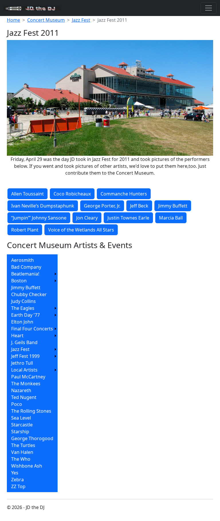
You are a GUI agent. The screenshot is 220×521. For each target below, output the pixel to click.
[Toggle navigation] (209, 8)
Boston (19, 281)
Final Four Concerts (32, 329)
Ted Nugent (23, 397)
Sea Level (21, 418)
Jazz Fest (81, 20)
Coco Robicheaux (72, 194)
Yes (14, 473)
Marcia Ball (171, 218)
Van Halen (22, 452)
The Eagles (22, 308)
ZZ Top (18, 486)
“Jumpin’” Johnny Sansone (38, 218)
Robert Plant (24, 230)
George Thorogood (32, 438)
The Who (20, 459)
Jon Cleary (87, 218)
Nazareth (21, 390)
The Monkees (25, 383)
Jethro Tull (22, 363)
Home (13, 20)
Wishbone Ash (26, 466)
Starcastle (22, 425)
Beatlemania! (25, 274)
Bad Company (26, 267)
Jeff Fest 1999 (25, 356)
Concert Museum (46, 20)
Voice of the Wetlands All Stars (81, 230)
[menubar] (32, 373)
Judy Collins (23, 301)
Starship (20, 431)
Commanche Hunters (124, 194)
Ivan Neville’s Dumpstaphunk (42, 206)
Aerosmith (22, 260)
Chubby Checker (29, 294)
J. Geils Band (24, 342)
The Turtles (23, 445)
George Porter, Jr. (102, 206)
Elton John (22, 322)
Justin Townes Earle (128, 218)
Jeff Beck (139, 206)
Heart (17, 335)
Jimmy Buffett (172, 206)
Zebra (17, 479)
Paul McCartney (28, 377)
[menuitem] (32, 260)
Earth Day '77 (25, 315)
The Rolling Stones (31, 411)
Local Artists (24, 370)
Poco (16, 404)
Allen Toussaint (27, 194)
